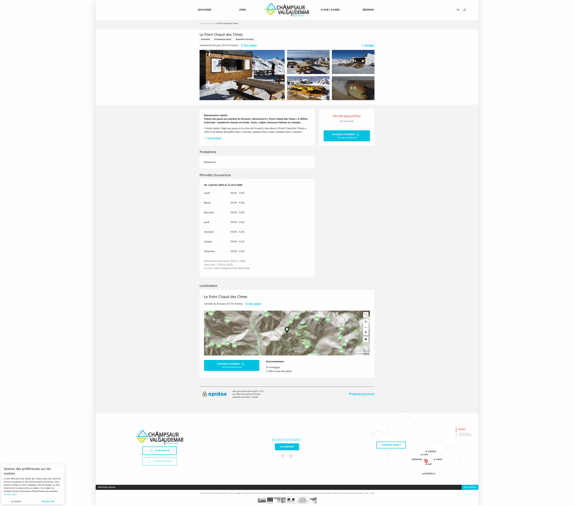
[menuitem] (205, 10)
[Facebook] (283, 456)
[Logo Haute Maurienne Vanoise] (159, 437)
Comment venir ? (391, 445)
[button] (464, 10)
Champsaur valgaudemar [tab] (465, 434)
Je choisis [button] (16, 501)
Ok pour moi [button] (48, 501)
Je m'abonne (287, 446)
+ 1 (353, 88)
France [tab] (461, 429)
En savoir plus (10, 494)
